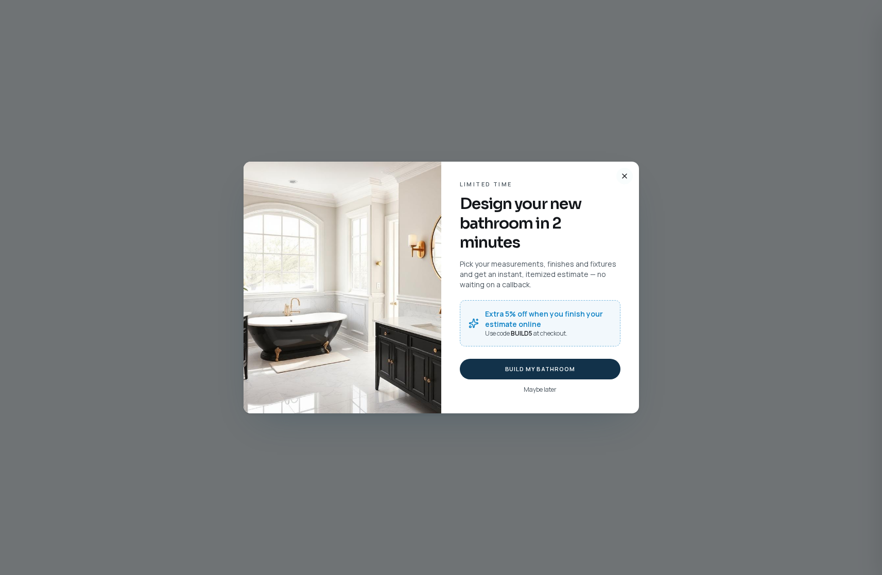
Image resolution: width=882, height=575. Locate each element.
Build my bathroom (540, 369)
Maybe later (540, 390)
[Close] (624, 176)
